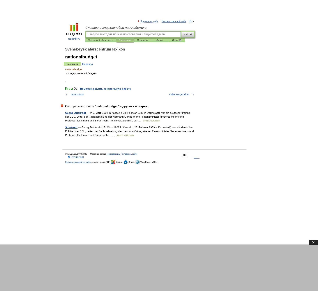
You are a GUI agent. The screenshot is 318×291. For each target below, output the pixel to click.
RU (190, 21)
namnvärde (77, 94)
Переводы (142, 40)
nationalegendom (179, 94)
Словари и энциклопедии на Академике (115, 27)
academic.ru (74, 39)
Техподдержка (113, 154)
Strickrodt (71, 127)
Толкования (125, 40)
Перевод (87, 63)
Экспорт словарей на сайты (78, 162)
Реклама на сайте (129, 154)
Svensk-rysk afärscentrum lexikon (100, 40)
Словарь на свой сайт (174, 21)
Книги (159, 40)
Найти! (188, 34)
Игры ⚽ (176, 40)
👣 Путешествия (76, 157)
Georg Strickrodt (75, 112)
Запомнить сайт (149, 21)
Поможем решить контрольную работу (105, 88)
